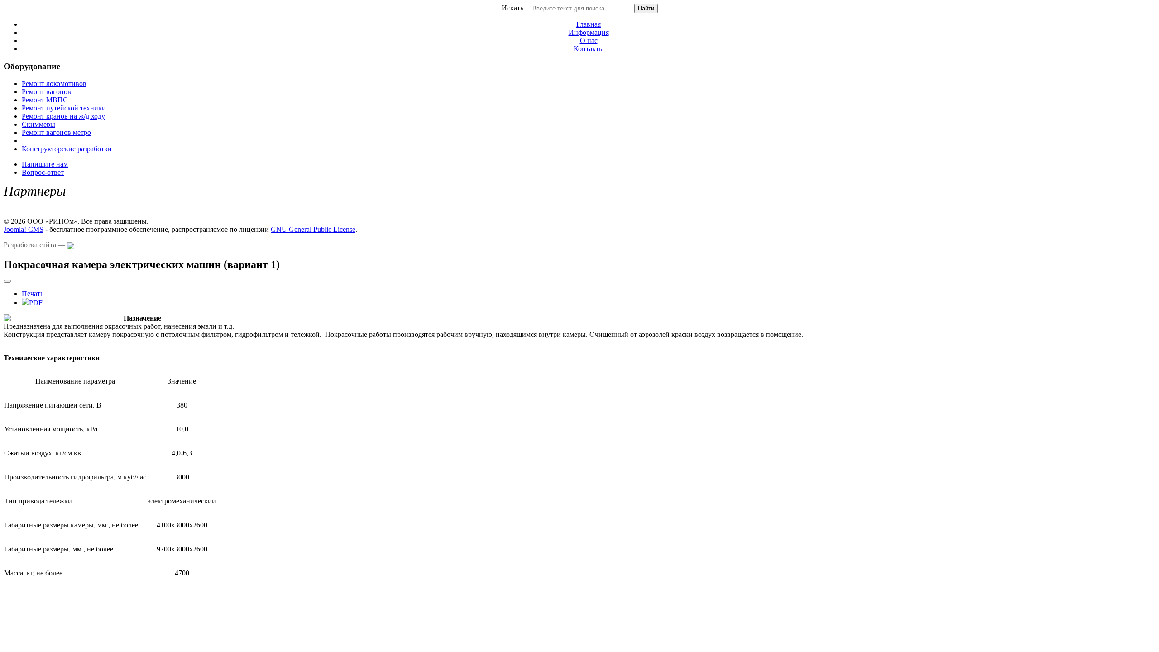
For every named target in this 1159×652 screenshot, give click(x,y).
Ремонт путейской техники (64, 108)
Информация (589, 32)
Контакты (589, 49)
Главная (588, 24)
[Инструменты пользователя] (7, 281)
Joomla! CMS (23, 229)
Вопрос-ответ (43, 172)
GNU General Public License (313, 229)
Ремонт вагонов (46, 92)
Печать (32, 293)
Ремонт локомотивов (54, 83)
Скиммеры (38, 124)
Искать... (515, 8)
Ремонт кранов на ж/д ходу (63, 116)
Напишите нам (45, 164)
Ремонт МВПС (45, 100)
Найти (646, 8)
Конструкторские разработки (67, 149)
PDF (36, 303)
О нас (589, 40)
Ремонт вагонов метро (56, 132)
